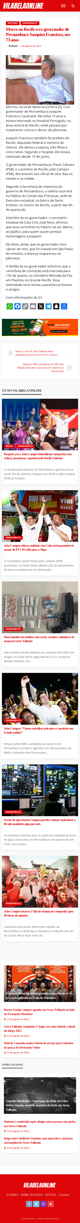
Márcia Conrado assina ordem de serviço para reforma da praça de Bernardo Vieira (38, 1045)
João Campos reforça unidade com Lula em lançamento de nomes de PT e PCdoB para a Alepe (39, 547)
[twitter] (36, 1204)
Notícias (13, 23)
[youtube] (51, 1204)
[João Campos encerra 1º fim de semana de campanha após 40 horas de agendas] (40, 882)
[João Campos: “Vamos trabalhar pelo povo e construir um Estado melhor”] (40, 699)
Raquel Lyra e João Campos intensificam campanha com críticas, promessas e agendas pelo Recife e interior (37, 456)
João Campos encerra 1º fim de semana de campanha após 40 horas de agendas (38, 913)
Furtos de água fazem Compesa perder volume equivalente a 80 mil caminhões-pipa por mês (40, 822)
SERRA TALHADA (32, 1195)
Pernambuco (30, 23)
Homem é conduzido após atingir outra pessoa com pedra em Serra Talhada (40, 1124)
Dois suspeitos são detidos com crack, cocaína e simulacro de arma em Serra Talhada (39, 639)
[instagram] (43, 1204)
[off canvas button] (63, 6)
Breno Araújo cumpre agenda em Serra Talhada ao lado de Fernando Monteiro (39, 1012)
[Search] (73, 6)
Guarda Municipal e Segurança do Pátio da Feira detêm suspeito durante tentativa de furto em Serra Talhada (38, 1105)
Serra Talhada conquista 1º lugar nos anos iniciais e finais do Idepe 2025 (39, 1028)
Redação (13, 46)
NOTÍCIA (50, 1195)
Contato (64, 1195)
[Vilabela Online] (24, 6)
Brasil (9, 446)
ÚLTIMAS (12, 1195)
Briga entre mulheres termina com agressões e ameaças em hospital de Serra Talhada (38, 1140)
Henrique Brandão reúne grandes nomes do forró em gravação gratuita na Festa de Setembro (39, 995)
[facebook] (29, 1204)
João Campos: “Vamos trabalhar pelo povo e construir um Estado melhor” (38, 730)
